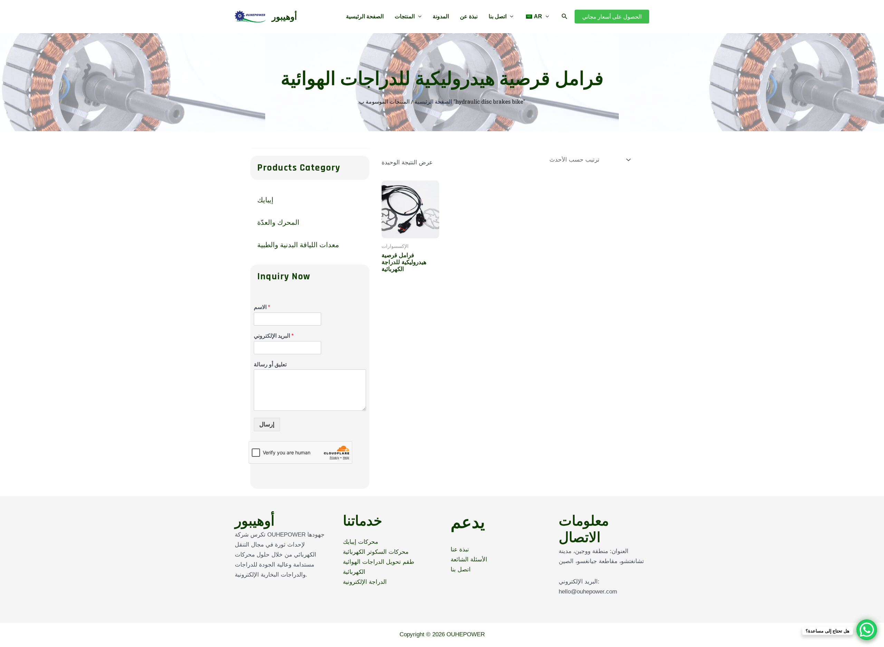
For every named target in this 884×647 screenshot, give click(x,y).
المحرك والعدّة (278, 222)
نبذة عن (469, 16)
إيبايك (265, 199)
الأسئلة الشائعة (469, 559)
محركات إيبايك (360, 542)
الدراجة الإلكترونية (365, 582)
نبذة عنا (460, 549)
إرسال (267, 424)
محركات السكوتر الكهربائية (376, 552)
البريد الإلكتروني (274, 336)
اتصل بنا (498, 16)
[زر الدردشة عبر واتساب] (866, 629)
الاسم (262, 307)
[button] (418, 16)
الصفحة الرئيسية (365, 16)
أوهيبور (284, 16)
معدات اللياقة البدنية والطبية (298, 244)
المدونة (441, 16)
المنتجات (405, 16)
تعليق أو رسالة (270, 364)
